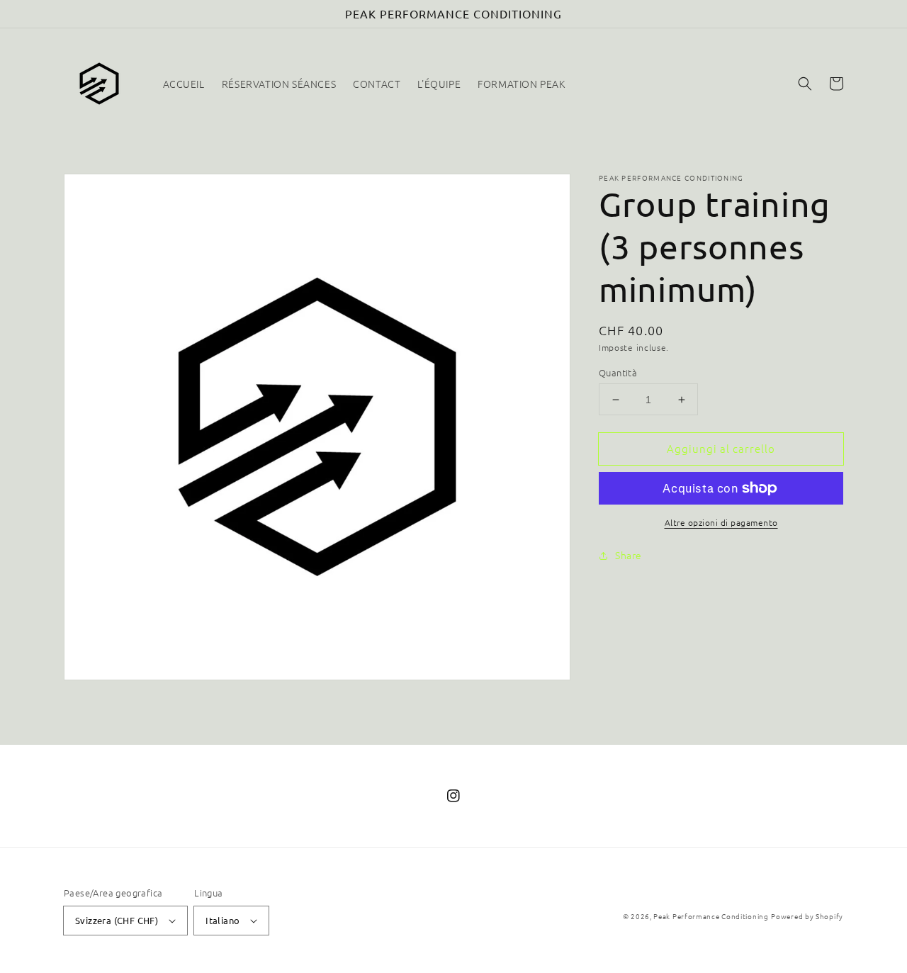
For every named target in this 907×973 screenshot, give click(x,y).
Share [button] (628, 555)
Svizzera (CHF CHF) (116, 920)
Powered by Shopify (807, 916)
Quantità (618, 372)
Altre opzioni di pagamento (721, 522)
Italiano (222, 920)
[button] (805, 83)
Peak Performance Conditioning (710, 916)
